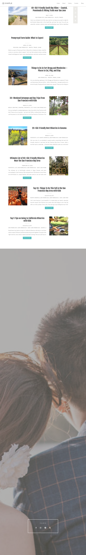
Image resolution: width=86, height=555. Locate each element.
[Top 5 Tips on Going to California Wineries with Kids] (58, 225)
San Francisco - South (51, 17)
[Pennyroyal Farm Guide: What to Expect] (58, 45)
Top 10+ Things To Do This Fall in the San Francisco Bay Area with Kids (49, 189)
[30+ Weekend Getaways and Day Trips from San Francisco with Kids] (58, 105)
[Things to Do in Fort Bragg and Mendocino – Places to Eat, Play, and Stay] (17, 75)
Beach (10, 107)
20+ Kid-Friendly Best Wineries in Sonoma (49, 128)
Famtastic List (28, 107)
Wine (39, 47)
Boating (15, 107)
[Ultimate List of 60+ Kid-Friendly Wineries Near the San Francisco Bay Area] (58, 165)
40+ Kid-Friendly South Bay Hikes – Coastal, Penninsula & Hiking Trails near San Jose (49, 9)
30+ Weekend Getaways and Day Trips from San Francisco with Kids (27, 99)
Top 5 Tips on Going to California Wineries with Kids (27, 219)
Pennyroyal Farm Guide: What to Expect (27, 38)
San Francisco (39, 17)
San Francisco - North (26, 47)
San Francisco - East (33, 167)
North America (44, 137)
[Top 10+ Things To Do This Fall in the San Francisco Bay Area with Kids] (17, 195)
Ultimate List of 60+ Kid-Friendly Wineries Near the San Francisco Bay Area (27, 159)
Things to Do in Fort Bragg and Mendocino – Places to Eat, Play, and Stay (49, 69)
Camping (21, 107)
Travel (61, 17)
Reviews (15, 47)
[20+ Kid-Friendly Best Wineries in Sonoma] (17, 135)
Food (35, 107)
